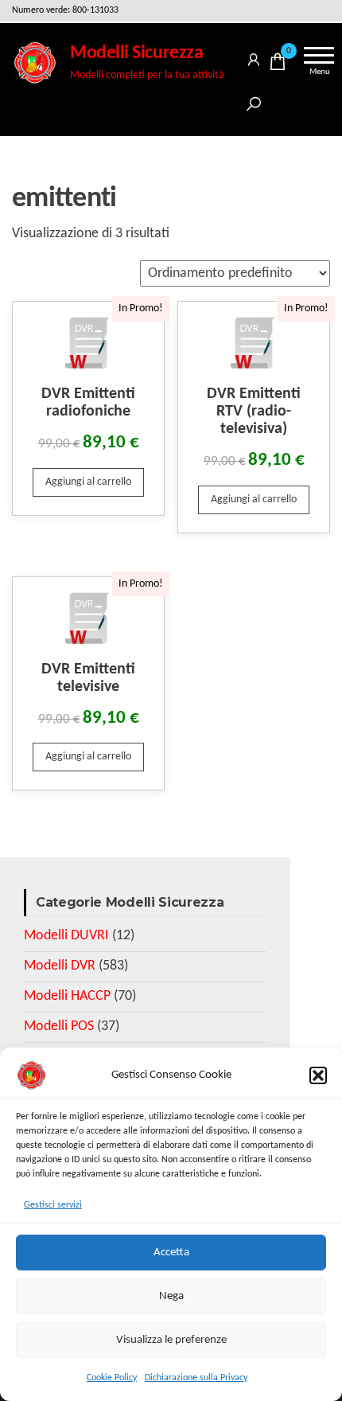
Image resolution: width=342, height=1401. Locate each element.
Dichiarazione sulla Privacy (196, 1378)
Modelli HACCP (67, 996)
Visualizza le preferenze (171, 1340)
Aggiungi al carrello (88, 482)
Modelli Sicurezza (136, 53)
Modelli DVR (59, 966)
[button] (318, 1075)
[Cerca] (253, 101)
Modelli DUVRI (66, 935)
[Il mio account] (253, 57)
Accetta (171, 1253)
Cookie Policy (112, 1378)
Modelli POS (59, 1026)
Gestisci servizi (53, 1205)
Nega (171, 1296)
